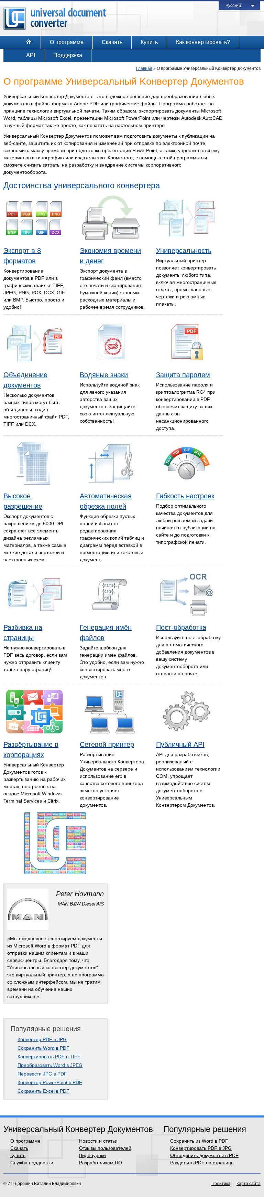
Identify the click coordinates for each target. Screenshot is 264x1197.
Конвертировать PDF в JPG (201, 1148)
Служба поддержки (31, 1162)
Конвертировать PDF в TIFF (49, 1056)
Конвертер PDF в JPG (42, 1039)
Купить (149, 42)
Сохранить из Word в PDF (199, 1141)
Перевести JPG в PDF (42, 1074)
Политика (220, 1183)
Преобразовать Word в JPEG (50, 1065)
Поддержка (67, 55)
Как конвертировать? (203, 42)
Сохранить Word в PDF (43, 1048)
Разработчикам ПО (100, 1162)
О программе (67, 42)
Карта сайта (248, 1183)
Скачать (112, 42)
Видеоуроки (92, 1155)
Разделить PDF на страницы (202, 1162)
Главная (144, 68)
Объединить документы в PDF (204, 1155)
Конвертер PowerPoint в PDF (50, 1082)
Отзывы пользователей (105, 1148)
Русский (233, 5)
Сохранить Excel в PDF (43, 1091)
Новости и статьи (98, 1141)
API (30, 55)
